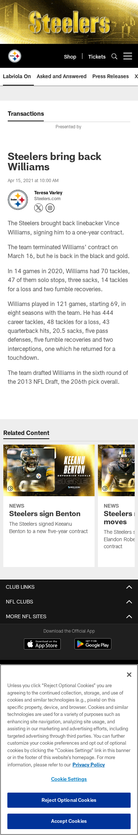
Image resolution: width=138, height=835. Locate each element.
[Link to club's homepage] (15, 53)
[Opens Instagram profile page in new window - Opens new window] (50, 207)
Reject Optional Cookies (69, 800)
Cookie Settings (69, 779)
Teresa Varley (48, 192)
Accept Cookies (69, 821)
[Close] (129, 675)
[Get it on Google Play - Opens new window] (93, 648)
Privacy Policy (88, 765)
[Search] (114, 56)
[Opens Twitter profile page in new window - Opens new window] (38, 207)
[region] (69, 749)
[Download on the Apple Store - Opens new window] (42, 645)
